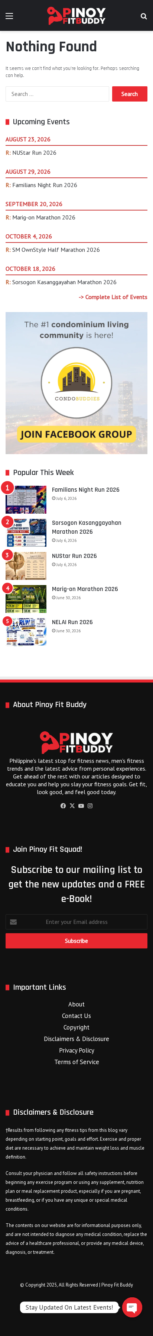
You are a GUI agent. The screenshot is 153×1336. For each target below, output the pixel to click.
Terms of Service (76, 1062)
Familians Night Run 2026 (44, 185)
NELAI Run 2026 (72, 622)
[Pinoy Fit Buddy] (76, 15)
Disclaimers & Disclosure (76, 1039)
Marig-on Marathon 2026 (43, 217)
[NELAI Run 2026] (26, 632)
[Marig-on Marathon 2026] (26, 599)
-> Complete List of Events (113, 297)
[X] (72, 806)
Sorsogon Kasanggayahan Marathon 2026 (64, 282)
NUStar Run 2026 (34, 152)
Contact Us (76, 1016)
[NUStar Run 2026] (26, 566)
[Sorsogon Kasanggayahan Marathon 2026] (26, 533)
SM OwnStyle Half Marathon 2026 (56, 249)
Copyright (76, 1027)
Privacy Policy (76, 1050)
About (76, 1004)
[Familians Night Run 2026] (26, 500)
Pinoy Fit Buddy (117, 1285)
